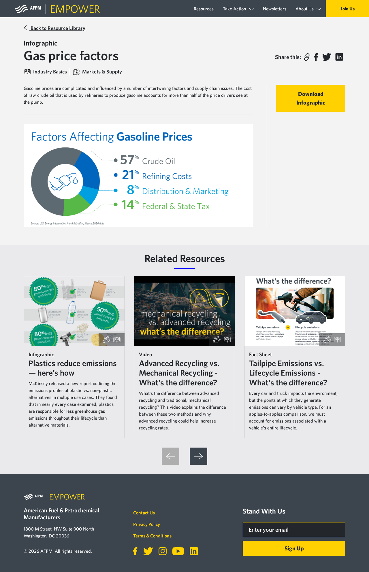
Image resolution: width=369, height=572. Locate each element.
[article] (74, 357)
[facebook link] (135, 551)
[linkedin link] (191, 551)
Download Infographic (310, 98)
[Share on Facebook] (316, 57)
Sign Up (294, 548)
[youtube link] (176, 551)
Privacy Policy (146, 524)
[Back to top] (352, 551)
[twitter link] (146, 551)
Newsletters (274, 8)
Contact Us (144, 512)
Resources (204, 8)
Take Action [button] (235, 8)
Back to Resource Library (57, 28)
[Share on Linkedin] (339, 57)
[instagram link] (160, 551)
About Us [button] (305, 8)
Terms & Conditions (152, 535)
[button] (307, 57)
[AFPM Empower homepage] (58, 8)
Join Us (347, 8)
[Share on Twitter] (326, 57)
